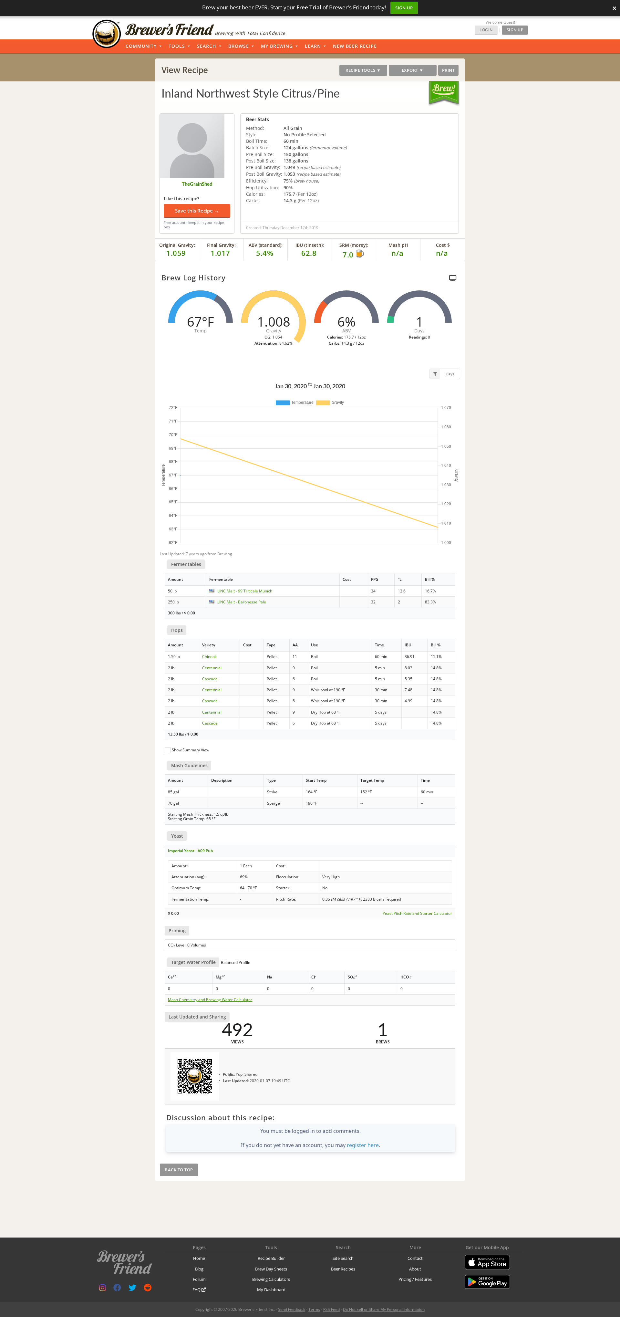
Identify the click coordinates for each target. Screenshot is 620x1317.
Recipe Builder (271, 1258)
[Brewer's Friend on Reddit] (147, 1289)
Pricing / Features (415, 1279)
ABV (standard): (266, 245)
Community (141, 46)
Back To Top (179, 1170)
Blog (199, 1269)
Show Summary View (190, 750)
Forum (199, 1279)
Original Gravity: (177, 245)
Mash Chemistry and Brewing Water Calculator (210, 1000)
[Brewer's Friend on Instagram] (102, 1289)
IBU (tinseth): (309, 245)
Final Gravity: (221, 245)
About (415, 1269)
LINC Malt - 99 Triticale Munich (244, 591)
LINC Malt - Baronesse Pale (241, 602)
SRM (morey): (353, 245)
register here (363, 1145)
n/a (442, 252)
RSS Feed (331, 1309)
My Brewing (277, 46)
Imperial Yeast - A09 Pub (190, 850)
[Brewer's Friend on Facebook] (117, 1289)
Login (486, 30)
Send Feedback (291, 1309)
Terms (314, 1309)
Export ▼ (413, 70)
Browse (238, 46)
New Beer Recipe (355, 46)
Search (206, 46)
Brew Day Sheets (271, 1269)
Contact (415, 1258)
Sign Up (404, 8)
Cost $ (443, 245)
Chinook (209, 656)
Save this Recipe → (197, 210)
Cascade (210, 679)
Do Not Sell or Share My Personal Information (384, 1309)
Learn (313, 46)
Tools (177, 46)
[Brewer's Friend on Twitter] (132, 1289)
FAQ (197, 1289)
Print (448, 70)
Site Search (343, 1258)
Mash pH (398, 245)
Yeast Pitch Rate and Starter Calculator (417, 913)
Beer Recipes (343, 1269)
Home (199, 1258)
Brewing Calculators (271, 1279)
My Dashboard (271, 1289)
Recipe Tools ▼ (363, 70)
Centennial (212, 668)
